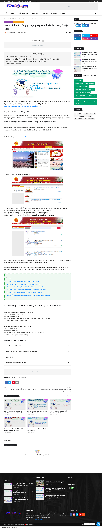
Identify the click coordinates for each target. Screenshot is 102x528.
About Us (84, 524)
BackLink (77, 75)
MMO (94, 113)
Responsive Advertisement (37, 45)
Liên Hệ (13, 1)
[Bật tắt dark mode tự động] (72, 488)
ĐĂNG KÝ (78, 25)
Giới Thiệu (35, 1)
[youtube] (92, 1)
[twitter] (95, 1)
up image (29, 1)
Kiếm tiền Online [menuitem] (23, 13)
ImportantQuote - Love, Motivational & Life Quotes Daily (85, 96)
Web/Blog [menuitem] (12, 13)
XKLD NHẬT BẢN (14, 18)
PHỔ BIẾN (93, 75)
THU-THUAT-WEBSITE (79, 116)
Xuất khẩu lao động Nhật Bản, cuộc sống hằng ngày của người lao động (28, 295)
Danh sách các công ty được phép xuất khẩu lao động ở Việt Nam (22, 106)
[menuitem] (6, 13)
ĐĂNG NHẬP (86, 25)
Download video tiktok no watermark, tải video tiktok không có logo (89, 67)
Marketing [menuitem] (44, 13)
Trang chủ (6, 18)
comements (86, 75)
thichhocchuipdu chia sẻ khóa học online (84, 89)
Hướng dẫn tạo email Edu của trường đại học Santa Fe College (89, 60)
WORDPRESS (88, 116)
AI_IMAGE (79, 113)
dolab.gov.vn (26, 137)
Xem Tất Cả (67, 395)
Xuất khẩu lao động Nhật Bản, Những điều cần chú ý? (23, 281)
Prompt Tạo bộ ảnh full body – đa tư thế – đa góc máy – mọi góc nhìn (54, 481)
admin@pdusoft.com (36, 519)
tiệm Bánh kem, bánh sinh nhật (82, 92)
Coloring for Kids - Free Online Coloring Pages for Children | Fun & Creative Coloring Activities (85, 101)
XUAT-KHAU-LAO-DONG (18, 21)
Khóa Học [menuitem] (54, 13)
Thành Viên (23, 1)
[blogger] (97, 1)
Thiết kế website (78, 80)
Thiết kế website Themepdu (81, 86)
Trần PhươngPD (30, 524)
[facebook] (89, 1)
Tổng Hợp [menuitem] (63, 13)
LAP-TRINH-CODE (87, 113)
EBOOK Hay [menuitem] (35, 13)
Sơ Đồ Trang (7, 1)
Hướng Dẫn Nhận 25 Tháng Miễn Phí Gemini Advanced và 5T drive (89, 53)
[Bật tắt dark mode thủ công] (69, 488)
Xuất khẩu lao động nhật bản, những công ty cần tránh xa (24, 292)
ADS (69, 6)
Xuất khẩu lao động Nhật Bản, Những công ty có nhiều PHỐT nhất (26, 289)
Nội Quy (18, 1)
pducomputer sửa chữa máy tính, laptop (84, 83)
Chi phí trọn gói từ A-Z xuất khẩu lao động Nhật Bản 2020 (24, 284)
